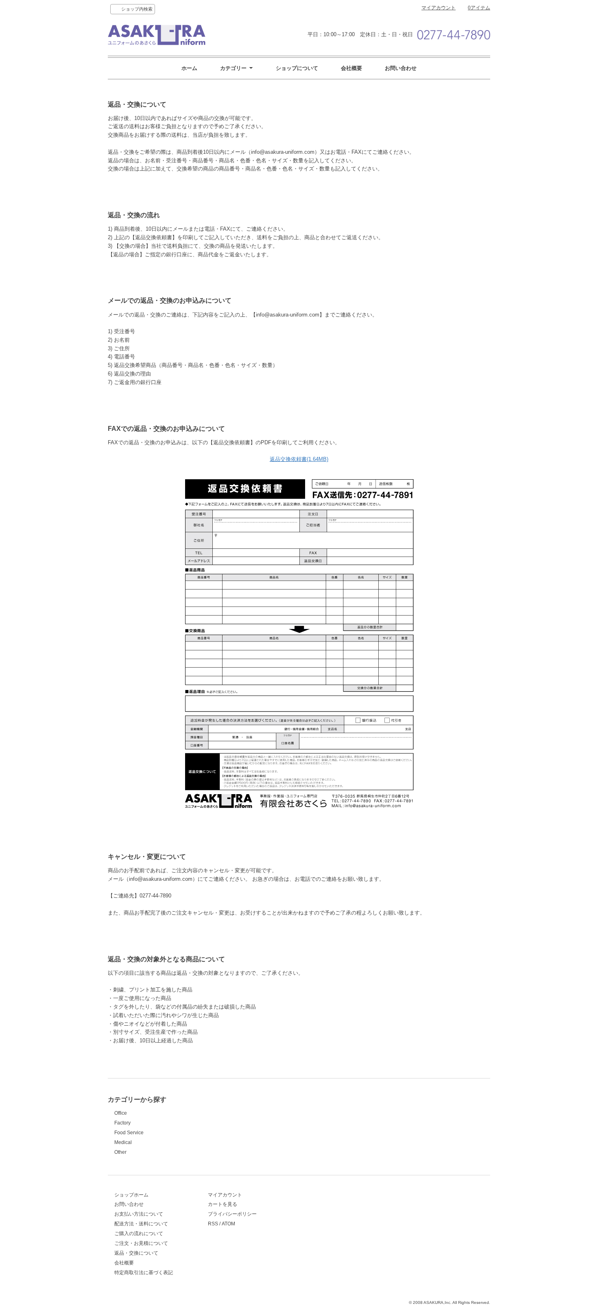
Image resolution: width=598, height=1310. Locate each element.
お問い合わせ (401, 68)
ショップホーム (131, 1195)
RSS (213, 1224)
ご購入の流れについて (138, 1233)
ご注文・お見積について (141, 1243)
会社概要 (351, 68)
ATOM (228, 1224)
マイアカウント (438, 8)
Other (120, 1152)
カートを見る (222, 1204)
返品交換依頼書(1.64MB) (299, 459)
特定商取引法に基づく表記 (143, 1272)
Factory (122, 1123)
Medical (123, 1142)
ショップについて (297, 68)
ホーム (189, 68)
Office (120, 1113)
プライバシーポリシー (232, 1214)
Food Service (129, 1132)
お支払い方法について (138, 1214)
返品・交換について (136, 1253)
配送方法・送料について (141, 1224)
